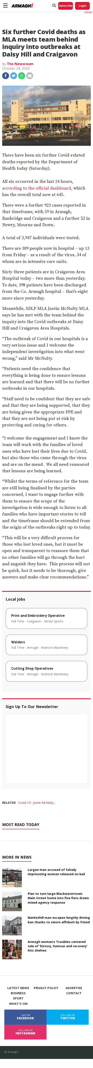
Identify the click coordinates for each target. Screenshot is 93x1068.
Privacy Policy (46, 987)
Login (82, 6)
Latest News (18, 987)
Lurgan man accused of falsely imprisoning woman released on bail (56, 872)
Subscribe (65, 6)
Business (18, 993)
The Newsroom (20, 63)
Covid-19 (24, 803)
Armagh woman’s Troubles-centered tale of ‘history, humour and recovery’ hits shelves (57, 946)
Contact (74, 993)
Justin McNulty (43, 803)
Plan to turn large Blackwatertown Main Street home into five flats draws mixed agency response (58, 898)
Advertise (74, 987)
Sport (18, 998)
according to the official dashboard (36, 188)
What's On (18, 1003)
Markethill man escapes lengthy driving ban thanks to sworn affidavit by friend (59, 920)
